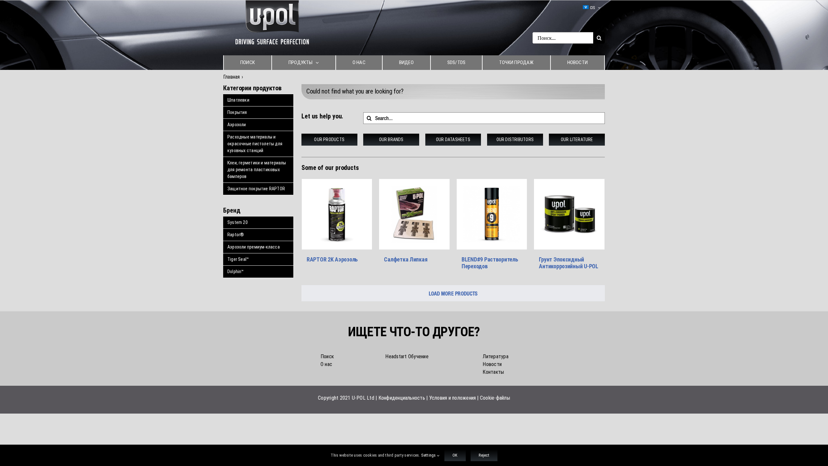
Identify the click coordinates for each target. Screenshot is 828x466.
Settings (429, 455)
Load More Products (453, 293)
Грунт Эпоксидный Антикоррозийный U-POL (568, 263)
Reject (484, 455)
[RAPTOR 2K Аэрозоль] (337, 214)
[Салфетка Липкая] (414, 214)
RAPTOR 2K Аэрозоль (332, 259)
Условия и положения (452, 398)
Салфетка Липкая (405, 259)
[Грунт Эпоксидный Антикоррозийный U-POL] (569, 214)
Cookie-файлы (495, 398)
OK (454, 455)
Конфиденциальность (401, 398)
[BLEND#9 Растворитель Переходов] (492, 214)
